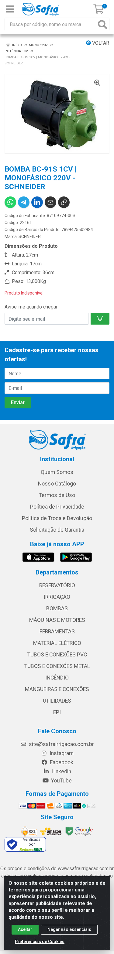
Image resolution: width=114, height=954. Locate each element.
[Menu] (10, 9)
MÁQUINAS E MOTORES (57, 620)
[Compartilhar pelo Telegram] (23, 202)
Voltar (100, 43)
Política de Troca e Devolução (57, 518)
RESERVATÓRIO (57, 585)
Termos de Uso (57, 495)
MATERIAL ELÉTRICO (57, 643)
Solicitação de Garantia (57, 530)
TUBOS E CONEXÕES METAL (57, 666)
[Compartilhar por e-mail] (50, 202)
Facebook (61, 762)
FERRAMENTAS (57, 632)
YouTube (61, 781)
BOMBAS (57, 608)
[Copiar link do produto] (64, 202)
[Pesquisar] (102, 24)
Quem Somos (57, 472)
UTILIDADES (57, 701)
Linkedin (60, 771)
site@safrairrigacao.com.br (61, 744)
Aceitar (25, 929)
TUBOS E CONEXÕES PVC (57, 655)
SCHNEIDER (30, 236)
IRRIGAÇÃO (57, 597)
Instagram (61, 753)
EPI (57, 712)
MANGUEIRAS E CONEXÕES (57, 689)
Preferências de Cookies (39, 941)
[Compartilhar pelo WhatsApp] (10, 202)
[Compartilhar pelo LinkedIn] (37, 202)
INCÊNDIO (57, 678)
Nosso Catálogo (57, 484)
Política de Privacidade (57, 507)
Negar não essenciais (69, 929)
